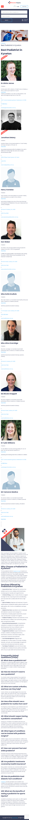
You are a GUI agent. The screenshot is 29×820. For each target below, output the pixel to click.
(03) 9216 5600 (4, 314)
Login (18, 6)
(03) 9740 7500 (4, 265)
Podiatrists (3, 781)
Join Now (24, 6)
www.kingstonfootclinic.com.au (8, 107)
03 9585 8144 (4, 104)
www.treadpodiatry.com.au (7, 165)
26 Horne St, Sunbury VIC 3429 (8, 361)
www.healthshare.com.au (7, 318)
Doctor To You (17, 571)
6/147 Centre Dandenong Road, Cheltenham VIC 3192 (13, 100)
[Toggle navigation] (2, 6)
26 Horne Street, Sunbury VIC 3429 (9, 261)
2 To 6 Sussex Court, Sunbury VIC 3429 (10, 310)
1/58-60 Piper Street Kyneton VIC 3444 (10, 157)
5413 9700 (3, 161)
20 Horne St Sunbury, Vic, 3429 (8, 209)
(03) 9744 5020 (4, 213)
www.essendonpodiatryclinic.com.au (9, 217)
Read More (3, 92)
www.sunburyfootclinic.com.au (8, 269)
